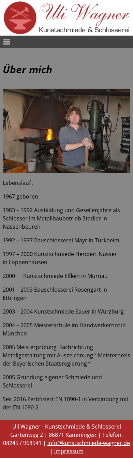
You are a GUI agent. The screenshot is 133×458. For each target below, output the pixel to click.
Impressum (69, 451)
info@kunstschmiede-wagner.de (88, 443)
